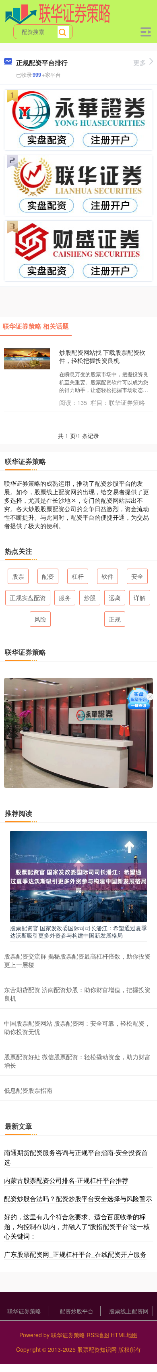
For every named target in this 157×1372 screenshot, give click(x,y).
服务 (65, 597)
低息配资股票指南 (28, 1090)
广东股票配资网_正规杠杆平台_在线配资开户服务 (75, 1254)
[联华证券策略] (58, 13)
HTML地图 (124, 1335)
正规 (115, 619)
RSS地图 (98, 1335)
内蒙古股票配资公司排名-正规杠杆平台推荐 (66, 1180)
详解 (140, 597)
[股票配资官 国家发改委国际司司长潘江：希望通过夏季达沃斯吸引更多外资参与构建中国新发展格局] (78, 876)
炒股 (90, 597)
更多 (139, 62)
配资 (48, 576)
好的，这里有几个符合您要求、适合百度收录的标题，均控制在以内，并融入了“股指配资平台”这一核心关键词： (77, 1226)
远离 (115, 597)
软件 (107, 576)
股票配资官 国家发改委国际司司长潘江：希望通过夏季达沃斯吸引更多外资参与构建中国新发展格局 (78, 931)
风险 (40, 619)
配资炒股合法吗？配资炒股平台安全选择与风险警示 (78, 1198)
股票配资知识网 (97, 1349)
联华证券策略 (24, 1311)
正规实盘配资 (28, 597)
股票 (18, 576)
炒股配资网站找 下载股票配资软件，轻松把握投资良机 (102, 356)
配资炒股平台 (76, 1311)
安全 (137, 576)
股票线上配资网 (129, 1311)
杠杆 (78, 576)
